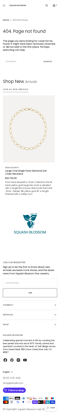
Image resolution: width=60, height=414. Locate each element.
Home (6, 20)
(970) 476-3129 (11, 378)
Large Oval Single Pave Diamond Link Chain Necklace (26, 172)
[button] (47, 5)
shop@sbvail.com (13, 383)
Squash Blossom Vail (29, 409)
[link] (29, 128)
